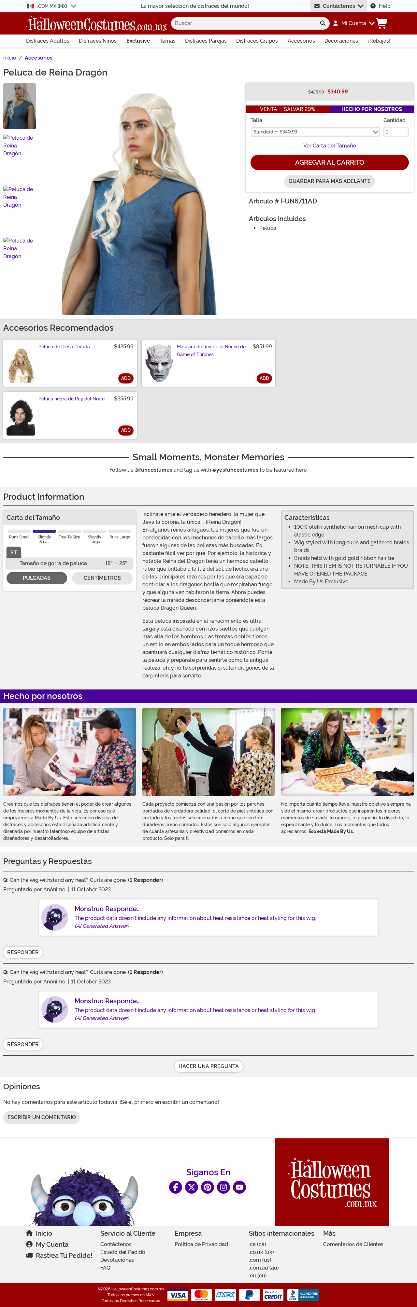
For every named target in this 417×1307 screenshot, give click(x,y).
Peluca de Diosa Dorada (64, 346)
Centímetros (102, 578)
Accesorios (301, 41)
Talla (256, 120)
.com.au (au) (264, 1268)
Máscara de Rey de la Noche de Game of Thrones (211, 350)
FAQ (105, 1268)
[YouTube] (239, 1187)
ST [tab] (13, 552)
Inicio (44, 1233)
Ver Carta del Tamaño (329, 146)
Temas (168, 41)
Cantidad (394, 120)
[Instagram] (223, 1187)
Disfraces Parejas (206, 41)
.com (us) (260, 1260)
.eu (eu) (258, 1275)
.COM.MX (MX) (52, 6)
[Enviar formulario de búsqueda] (323, 23)
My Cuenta (52, 1244)
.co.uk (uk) (261, 1252)
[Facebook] (175, 1187)
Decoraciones (341, 41)
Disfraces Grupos (257, 41)
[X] (191, 1187)
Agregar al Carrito (329, 162)
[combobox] (243, 23)
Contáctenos (339, 6)
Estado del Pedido (122, 1252)
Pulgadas (36, 578)
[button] (353, 23)
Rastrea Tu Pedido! (64, 1255)
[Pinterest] (207, 1187)
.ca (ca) (257, 1244)
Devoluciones (117, 1260)
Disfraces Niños (98, 41)
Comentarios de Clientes (353, 1244)
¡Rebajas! (379, 41)
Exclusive (138, 41)
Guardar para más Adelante (330, 181)
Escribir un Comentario (41, 1117)
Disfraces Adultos (47, 41)
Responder (23, 952)
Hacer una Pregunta (209, 1066)
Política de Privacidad (201, 1244)
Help (385, 6)
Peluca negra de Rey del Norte (71, 398)
